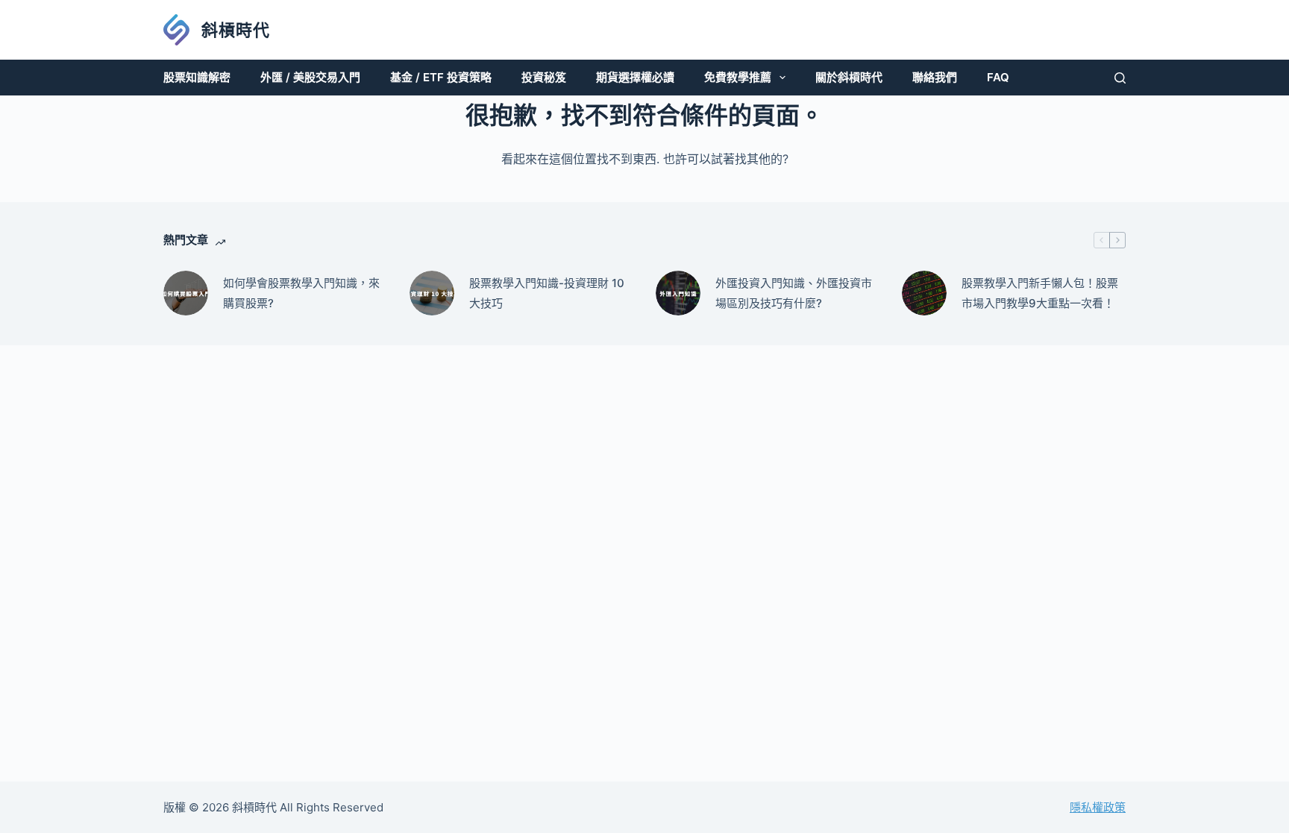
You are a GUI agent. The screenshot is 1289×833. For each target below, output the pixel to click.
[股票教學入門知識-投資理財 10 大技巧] (432, 293)
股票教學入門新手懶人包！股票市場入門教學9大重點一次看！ (1040, 293)
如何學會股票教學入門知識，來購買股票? (301, 293)
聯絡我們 (934, 77)
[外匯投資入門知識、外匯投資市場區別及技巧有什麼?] (678, 293)
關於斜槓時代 (848, 77)
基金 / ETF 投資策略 (441, 77)
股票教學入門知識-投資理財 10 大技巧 (546, 293)
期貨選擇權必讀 (635, 77)
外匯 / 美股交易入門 (310, 77)
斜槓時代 (235, 30)
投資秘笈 (543, 77)
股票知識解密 (196, 77)
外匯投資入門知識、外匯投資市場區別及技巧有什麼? (793, 293)
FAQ (998, 77)
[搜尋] (1120, 78)
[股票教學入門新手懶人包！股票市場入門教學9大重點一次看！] (924, 293)
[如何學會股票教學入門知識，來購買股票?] (185, 293)
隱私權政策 (1098, 807)
